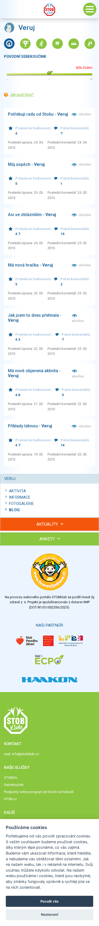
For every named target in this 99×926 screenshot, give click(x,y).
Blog (14, 510)
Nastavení (49, 914)
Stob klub (49, 9)
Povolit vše (49, 901)
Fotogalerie (21, 503)
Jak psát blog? (22, 95)
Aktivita (17, 491)
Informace (19, 497)
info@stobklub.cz (25, 754)
